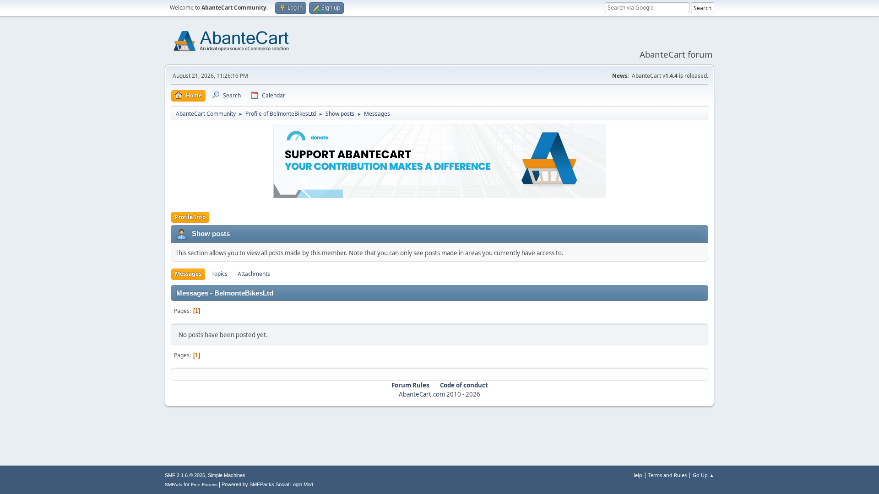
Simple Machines (226, 475)
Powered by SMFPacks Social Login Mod (267, 484)
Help (636, 475)
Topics (220, 274)
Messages (188, 274)
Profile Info (190, 217)
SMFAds (173, 484)
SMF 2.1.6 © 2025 (185, 475)
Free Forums (204, 484)
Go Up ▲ (703, 475)
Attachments (254, 274)
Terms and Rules (667, 475)
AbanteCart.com (422, 394)
